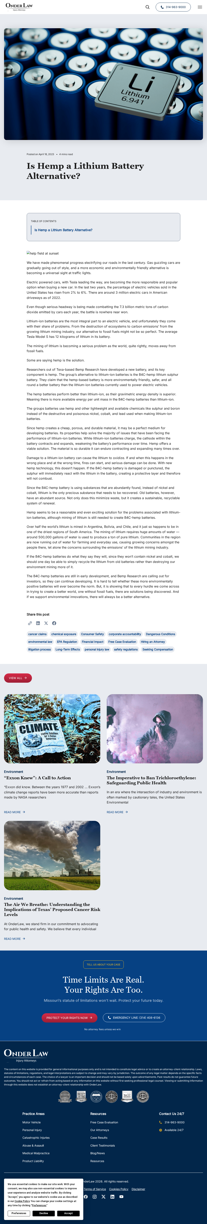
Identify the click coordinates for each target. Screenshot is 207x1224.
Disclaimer (138, 1189)
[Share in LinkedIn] (38, 623)
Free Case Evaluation (104, 1122)
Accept (68, 1213)
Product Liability (33, 1161)
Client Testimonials (102, 1145)
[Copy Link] (30, 623)
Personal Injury (32, 1130)
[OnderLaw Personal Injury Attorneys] (19, 7)
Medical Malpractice (36, 1153)
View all (15, 678)
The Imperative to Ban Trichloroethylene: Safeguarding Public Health (151, 780)
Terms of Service (95, 1189)
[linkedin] (112, 1197)
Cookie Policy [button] (22, 1201)
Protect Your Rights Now (67, 1017)
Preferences (19, 1213)
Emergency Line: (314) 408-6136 (136, 1017)
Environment (13, 772)
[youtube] (121, 1197)
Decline (43, 1213)
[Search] (148, 7)
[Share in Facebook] (54, 623)
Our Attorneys (99, 1130)
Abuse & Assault (33, 1145)
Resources (97, 1161)
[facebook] (86, 1197)
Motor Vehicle (31, 1122)
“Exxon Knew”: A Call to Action (37, 777)
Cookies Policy (118, 1189)
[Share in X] (46, 623)
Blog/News (97, 1153)
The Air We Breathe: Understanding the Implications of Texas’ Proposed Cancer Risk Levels (52, 909)
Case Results (98, 1137)
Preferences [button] (39, 1205)
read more (12, 812)
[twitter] (103, 1197)
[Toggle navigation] (200, 7)
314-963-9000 (176, 7)
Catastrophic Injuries (36, 1137)
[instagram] (95, 1197)
